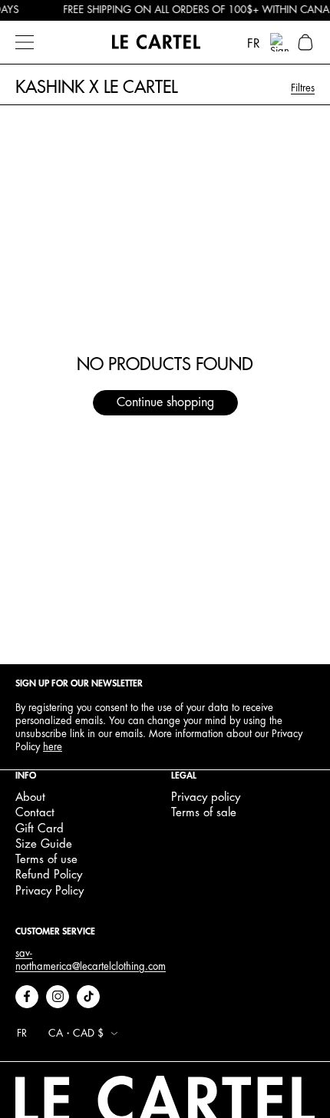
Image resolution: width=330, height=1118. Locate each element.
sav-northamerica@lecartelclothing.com (90, 960)
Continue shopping (165, 402)
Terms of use (46, 859)
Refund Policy (48, 875)
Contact (34, 813)
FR (253, 44)
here (52, 747)
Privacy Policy (49, 891)
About (30, 797)
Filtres (303, 88)
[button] (305, 42)
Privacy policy (205, 797)
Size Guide (43, 844)
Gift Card (39, 829)
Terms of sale (203, 813)
